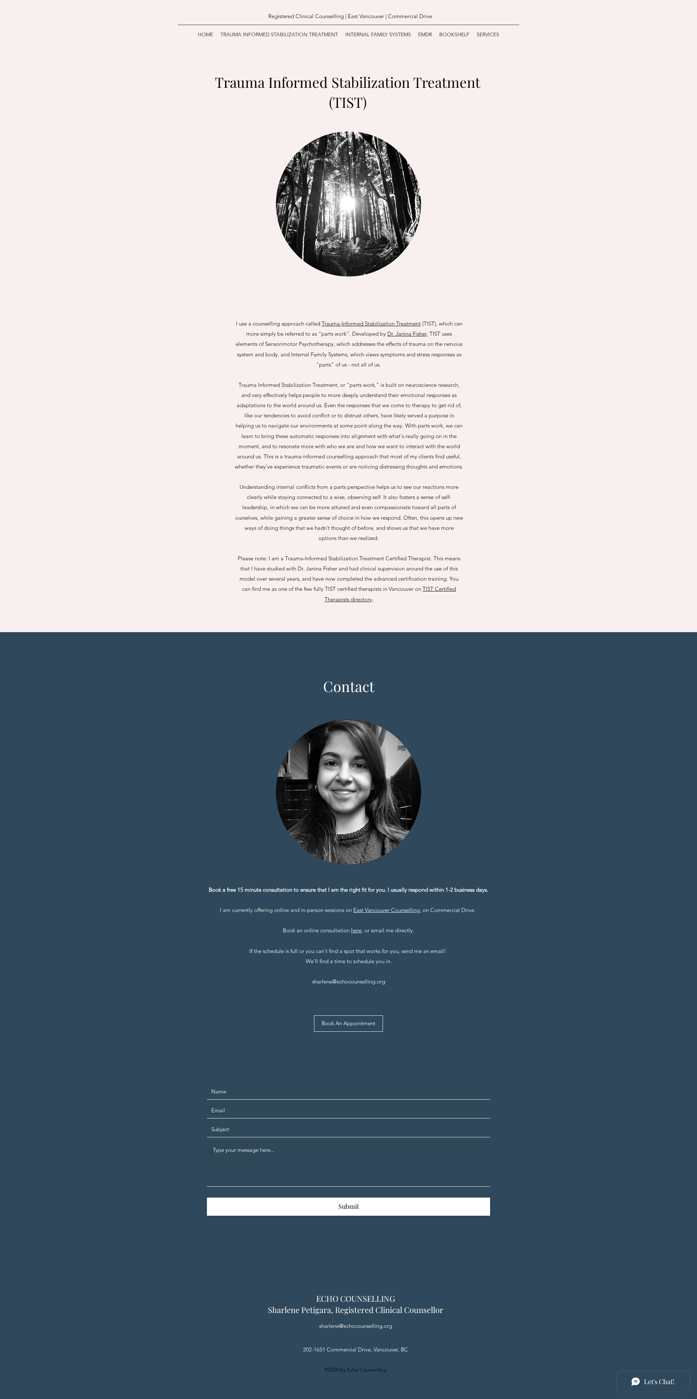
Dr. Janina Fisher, (407, 333)
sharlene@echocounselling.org (348, 981)
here (356, 930)
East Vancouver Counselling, (387, 910)
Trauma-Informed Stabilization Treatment (371, 323)
